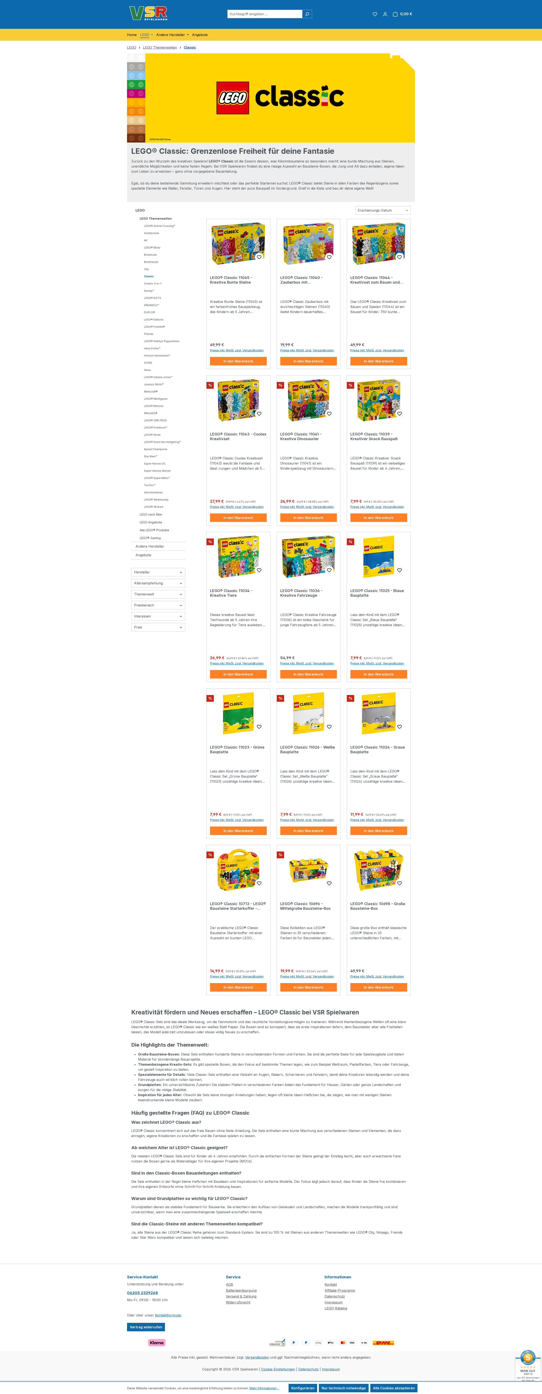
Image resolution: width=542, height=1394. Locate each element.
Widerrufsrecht (238, 1302)
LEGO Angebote (151, 522)
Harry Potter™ (152, 348)
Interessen (142, 616)
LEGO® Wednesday (156, 499)
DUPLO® (149, 312)
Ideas (147, 370)
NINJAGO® (151, 413)
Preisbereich (144, 605)
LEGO (140, 210)
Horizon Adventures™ (157, 355)
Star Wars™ (150, 456)
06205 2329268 (142, 1293)
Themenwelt (144, 594)
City (146, 269)
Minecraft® (151, 391)
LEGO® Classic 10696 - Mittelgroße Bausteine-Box (305, 906)
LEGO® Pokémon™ (155, 427)
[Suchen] (307, 14)
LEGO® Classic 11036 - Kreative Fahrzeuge (301, 593)
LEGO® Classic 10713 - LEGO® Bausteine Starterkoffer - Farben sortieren (238, 906)
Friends (148, 334)
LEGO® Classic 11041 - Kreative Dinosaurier (301, 436)
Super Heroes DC (155, 463)
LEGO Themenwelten (156, 218)
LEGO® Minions (153, 406)
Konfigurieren (302, 1388)
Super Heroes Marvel (157, 470)
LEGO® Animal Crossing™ (159, 225)
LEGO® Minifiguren (155, 398)
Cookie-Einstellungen (278, 1369)
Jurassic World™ (154, 384)
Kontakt (331, 1284)
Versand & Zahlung (241, 1296)
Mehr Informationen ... (264, 1388)
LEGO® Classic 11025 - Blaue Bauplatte (377, 593)
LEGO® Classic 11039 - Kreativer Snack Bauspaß (374, 436)
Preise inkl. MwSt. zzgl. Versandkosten (237, 350)
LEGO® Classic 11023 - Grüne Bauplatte (237, 749)
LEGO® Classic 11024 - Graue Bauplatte (377, 749)
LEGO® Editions (153, 319)
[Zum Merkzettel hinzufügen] (259, 257)
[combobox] (264, 14)
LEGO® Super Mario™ (157, 478)
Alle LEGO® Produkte (154, 530)
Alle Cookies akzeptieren (394, 1388)
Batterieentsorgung (241, 1290)
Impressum (334, 1302)
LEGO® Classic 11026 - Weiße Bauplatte (307, 749)
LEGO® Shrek (152, 434)
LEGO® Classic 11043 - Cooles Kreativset (238, 436)
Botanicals (150, 254)
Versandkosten (257, 1357)
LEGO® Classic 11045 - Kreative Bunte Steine (231, 279)
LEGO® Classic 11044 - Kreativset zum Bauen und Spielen (375, 280)
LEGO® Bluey (152, 247)
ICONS (148, 362)
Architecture (151, 233)
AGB (229, 1284)
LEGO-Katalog (336, 1308)
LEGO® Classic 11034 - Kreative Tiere (231, 593)
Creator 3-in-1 (152, 283)
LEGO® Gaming (150, 538)
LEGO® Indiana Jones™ (158, 377)
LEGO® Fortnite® (154, 326)
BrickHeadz (151, 262)
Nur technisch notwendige (344, 1388)
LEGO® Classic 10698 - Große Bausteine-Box (377, 906)
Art (145, 240)
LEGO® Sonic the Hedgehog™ (162, 442)
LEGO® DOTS (152, 298)
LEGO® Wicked (153, 506)
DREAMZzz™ (151, 305)
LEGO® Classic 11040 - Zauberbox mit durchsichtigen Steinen (302, 280)
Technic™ (149, 485)
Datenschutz (335, 1296)
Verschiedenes (153, 492)
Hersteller (142, 572)
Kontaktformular (168, 1315)
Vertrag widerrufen (146, 1327)
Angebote (143, 555)
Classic (149, 276)
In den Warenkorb (238, 361)
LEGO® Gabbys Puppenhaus (162, 341)
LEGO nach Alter (151, 514)
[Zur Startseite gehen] (148, 13)
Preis (138, 627)
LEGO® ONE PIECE (155, 420)
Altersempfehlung (148, 583)
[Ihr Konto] (385, 14)
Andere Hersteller (150, 546)
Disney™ (149, 290)
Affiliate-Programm (340, 1290)
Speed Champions (155, 449)
